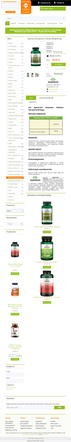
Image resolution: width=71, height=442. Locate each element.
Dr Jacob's (11, 56)
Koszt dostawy (9, 427)
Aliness (10, 43)
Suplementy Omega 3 (14, 165)
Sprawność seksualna (14, 161)
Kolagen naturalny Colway (15, 53)
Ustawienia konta (41, 428)
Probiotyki (11, 158)
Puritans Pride (12, 125)
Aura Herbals (12, 49)
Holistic (10, 84)
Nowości (10, 196)
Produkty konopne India (15, 115)
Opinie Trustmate (56, 426)
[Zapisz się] (59, 407)
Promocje (11, 200)
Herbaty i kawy (12, 80)
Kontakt (53, 421)
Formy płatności (10, 425)
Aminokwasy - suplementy (15, 146)
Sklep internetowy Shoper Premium (35, 440)
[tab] (31, 98)
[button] (52, 89)
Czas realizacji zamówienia (9, 422)
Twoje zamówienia (41, 423)
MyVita (10, 99)
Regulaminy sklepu (26, 428)
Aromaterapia (12, 46)
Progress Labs (12, 119)
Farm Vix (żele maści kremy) (14, 67)
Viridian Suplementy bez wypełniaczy (15, 139)
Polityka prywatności (26, 426)
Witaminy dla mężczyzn (15, 177)
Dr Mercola (11, 59)
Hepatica (10, 77)
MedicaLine (11, 90)
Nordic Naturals (13, 106)
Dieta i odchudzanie (14, 155)
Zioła (9, 190)
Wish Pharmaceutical (14, 135)
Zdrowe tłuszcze (13, 184)
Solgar (10, 128)
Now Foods (11, 109)
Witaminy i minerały (14, 171)
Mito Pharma (12, 96)
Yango (10, 143)
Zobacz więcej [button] (10, 12)
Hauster (10, 74)
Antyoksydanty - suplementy (12, 151)
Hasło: (8, 378)
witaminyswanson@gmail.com (30, 434)
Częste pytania (24, 421)
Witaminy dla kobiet (14, 174)
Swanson (11, 131)
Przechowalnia (40, 426)
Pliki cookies (54, 423)
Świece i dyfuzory (13, 168)
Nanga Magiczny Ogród (15, 103)
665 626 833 (45, 434)
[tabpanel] (45, 148)
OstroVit (10, 122)
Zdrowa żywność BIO (14, 181)
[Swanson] (53, 80)
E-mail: (8, 371)
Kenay (10, 87)
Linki (52, 428)
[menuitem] (13, 23)
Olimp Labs (11, 112)
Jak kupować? (24, 423)
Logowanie (39, 421)
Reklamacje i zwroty (11, 430)
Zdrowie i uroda (12, 187)
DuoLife (10, 62)
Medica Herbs (12, 93)
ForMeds (10, 71)
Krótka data (11, 193)
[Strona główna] (7, 23)
